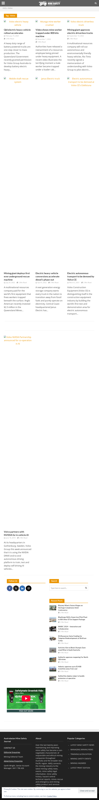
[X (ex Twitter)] (16, 588)
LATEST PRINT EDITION (80, 768)
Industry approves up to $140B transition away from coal (69, 668)
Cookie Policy (52, 796)
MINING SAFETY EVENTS (81, 758)
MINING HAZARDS (78, 763)
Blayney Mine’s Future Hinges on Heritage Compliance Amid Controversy (70, 607)
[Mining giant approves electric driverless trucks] (81, 23)
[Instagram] (28, 588)
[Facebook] (10, 588)
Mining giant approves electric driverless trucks (80, 31)
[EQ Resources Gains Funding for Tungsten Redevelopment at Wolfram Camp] (52, 638)
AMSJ (4, 8)
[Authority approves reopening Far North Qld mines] (52, 659)
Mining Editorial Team (13, 756)
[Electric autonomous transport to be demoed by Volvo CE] (81, 173)
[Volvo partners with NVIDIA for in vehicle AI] (18, 431)
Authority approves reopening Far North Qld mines (73, 658)
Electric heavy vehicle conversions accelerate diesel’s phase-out (47, 276)
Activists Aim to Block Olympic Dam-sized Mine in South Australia (72, 649)
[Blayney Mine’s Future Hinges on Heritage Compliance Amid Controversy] (52, 607)
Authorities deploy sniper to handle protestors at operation (71, 677)
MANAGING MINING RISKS (82, 749)
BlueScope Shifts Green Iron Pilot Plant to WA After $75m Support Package (72, 618)
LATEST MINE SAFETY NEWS (82, 745)
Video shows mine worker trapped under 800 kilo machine (49, 33)
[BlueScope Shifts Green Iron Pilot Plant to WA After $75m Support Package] (52, 619)
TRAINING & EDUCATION (81, 754)
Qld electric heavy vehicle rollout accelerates (17, 31)
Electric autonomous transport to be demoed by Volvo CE (80, 276)
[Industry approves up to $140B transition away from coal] (52, 668)
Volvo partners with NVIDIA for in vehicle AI (16, 533)
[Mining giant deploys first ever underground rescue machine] (18, 173)
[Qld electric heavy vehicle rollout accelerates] (18, 23)
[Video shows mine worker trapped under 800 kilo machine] (49, 23)
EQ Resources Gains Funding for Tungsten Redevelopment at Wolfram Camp (72, 638)
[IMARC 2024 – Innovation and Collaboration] (52, 629)
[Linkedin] (22, 588)
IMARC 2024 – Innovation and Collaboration (69, 628)
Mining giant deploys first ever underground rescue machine (17, 276)
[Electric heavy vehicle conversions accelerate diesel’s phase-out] (49, 173)
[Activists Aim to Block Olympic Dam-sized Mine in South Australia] (52, 650)
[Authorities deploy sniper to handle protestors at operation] (52, 678)
